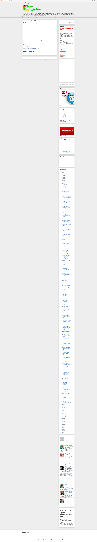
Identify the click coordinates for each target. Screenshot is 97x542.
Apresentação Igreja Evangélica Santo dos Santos (66, 316)
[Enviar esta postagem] (39, 48)
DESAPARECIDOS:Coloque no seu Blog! (67, 152)
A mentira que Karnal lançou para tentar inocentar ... (65, 282)
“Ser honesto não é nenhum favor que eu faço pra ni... (66, 335)
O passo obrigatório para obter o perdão (68, 438)
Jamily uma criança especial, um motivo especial (66, 360)
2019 (62, 178)
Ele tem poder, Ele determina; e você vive (66, 402)
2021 (62, 175)
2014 (62, 420)
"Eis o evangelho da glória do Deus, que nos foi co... (66, 321)
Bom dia (63, 246)
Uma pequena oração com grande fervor (66, 256)
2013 (62, 421)
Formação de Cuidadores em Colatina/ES (66, 253)
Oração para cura (65, 378)
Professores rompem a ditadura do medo (66, 237)
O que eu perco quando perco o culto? (66, 202)
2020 (62, 177)
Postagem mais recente (28, 57)
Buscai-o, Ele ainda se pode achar (68, 499)
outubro (63, 187)
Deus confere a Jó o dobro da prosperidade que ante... (66, 396)
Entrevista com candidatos (64, 376)
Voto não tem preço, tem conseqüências (66, 400)
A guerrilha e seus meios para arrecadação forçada (66, 313)
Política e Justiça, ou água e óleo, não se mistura (66, 197)
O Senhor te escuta (65, 391)
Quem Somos (30, 17)
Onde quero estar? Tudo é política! (66, 473)
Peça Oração (44, 17)
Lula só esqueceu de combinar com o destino (65, 263)
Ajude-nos (38, 17)
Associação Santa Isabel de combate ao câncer (66, 346)
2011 (62, 424)
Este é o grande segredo (68, 484)
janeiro (63, 416)
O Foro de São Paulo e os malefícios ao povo (66, 301)
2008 (62, 429)
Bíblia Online (51, 17)
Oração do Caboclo (65, 332)
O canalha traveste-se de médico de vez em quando (66, 292)
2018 (62, 180)
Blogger (68, 539)
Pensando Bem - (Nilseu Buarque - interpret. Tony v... (66, 338)
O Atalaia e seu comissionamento (65, 269)
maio (63, 410)
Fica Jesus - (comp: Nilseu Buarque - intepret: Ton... (65, 373)
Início (25, 17)
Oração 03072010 (65, 280)
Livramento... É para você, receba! (65, 251)
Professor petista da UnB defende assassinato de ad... (66, 386)
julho (63, 407)
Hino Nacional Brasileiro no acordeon (66, 232)
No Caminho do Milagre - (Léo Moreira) (66, 394)
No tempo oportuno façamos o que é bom (66, 207)
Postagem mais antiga (51, 57)
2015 (62, 418)
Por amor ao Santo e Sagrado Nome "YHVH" (66, 327)
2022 (62, 174)
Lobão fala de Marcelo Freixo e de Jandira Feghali (66, 348)
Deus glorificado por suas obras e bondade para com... (66, 209)
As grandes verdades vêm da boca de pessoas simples (66, 298)
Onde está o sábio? (65, 331)
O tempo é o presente (68, 445)
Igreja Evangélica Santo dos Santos (66, 329)
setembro (64, 404)
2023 (62, 172)
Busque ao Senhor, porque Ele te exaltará (66, 295)
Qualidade (63, 244)
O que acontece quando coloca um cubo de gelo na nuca (66, 277)
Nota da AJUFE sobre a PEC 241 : (66, 192)
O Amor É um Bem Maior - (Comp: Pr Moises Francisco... (66, 366)
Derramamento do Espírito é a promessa (66, 213)
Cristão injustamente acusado (65, 271)
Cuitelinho (63, 239)
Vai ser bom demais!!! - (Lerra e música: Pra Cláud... (66, 353)
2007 (62, 430)
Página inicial (40, 57)
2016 (62, 183)
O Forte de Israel (67, 466)
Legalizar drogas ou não (68, 453)
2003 (62, 432)
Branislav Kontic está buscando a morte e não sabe (66, 309)
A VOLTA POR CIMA (65, 243)
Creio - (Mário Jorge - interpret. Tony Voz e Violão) (66, 274)
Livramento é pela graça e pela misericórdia (66, 221)
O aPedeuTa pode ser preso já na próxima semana (68, 492)
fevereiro (63, 415)
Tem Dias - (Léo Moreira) (66, 355)
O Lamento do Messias (66, 343)
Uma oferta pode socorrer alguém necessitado (66, 204)
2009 (62, 427)
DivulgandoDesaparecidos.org (67, 153)
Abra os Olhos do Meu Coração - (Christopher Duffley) (66, 215)
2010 (62, 426)
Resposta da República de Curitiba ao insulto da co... (66, 288)
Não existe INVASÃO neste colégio (65, 218)
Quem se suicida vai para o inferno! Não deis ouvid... (66, 303)
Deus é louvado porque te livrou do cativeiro (66, 248)
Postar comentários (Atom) (41, 60)
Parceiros (58, 17)
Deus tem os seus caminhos (65, 227)
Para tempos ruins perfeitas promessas (66, 199)
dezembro (64, 184)
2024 (62, 171)
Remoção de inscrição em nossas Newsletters (66, 258)
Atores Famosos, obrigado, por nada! (66, 364)
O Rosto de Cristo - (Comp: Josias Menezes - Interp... (65, 370)
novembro (64, 186)
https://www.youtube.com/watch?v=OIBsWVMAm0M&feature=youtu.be (38, 46)
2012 (62, 423)
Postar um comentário (28, 53)
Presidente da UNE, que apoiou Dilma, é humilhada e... (66, 383)
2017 (62, 181)
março (63, 413)
